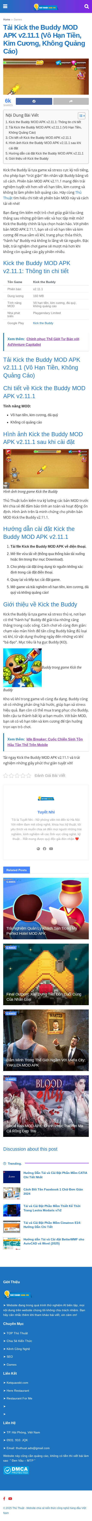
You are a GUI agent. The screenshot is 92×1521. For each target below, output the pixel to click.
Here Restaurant (18, 1390)
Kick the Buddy (43, 323)
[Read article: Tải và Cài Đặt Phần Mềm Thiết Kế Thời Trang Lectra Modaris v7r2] (11, 1210)
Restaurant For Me (19, 1398)
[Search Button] (87, 6)
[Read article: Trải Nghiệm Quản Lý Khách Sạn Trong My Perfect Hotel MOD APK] (46, 908)
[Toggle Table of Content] (79, 115)
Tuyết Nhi (46, 812)
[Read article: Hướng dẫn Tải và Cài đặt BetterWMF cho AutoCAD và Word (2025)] (11, 1243)
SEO (10, 1356)
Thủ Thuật (18, 1508)
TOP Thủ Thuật (17, 1333)
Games (18, 19)
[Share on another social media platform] (71, 101)
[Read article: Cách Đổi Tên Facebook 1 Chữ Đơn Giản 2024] (11, 1193)
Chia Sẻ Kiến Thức (19, 1341)
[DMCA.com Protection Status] (16, 1470)
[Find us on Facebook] (4, 1498)
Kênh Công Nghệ (18, 1349)
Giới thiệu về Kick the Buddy (29, 158)
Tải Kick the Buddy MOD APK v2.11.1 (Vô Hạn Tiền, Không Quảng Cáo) (45, 129)
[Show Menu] (5, 6)
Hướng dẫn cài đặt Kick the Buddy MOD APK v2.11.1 (46, 153)
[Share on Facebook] (34, 101)
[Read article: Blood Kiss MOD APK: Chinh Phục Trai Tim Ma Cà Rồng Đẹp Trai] (46, 1106)
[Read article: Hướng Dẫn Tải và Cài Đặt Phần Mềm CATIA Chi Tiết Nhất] (11, 1177)
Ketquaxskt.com (17, 1382)
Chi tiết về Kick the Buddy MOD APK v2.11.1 (40, 137)
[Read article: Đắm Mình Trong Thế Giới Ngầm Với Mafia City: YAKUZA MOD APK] (46, 1040)
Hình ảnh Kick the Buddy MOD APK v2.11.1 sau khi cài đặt (45, 145)
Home (6, 19)
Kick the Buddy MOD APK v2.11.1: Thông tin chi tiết (45, 122)
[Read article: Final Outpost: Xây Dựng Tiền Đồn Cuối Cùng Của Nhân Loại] (46, 974)
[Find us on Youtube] (10, 1498)
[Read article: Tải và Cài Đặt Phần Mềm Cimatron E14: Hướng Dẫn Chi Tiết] (11, 1227)
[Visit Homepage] (46, 6)
